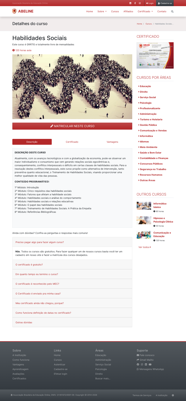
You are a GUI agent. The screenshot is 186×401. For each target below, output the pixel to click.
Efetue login (60, 373)
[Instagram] (142, 364)
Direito (143, 91)
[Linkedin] (146, 364)
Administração (148, 113)
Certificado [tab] (72, 141)
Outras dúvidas (24, 322)
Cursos (115, 11)
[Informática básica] (145, 207)
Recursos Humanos (150, 174)
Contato (161, 11)
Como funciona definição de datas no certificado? (43, 312)
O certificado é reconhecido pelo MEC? (37, 283)
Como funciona (20, 359)
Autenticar (59, 364)
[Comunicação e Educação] (145, 236)
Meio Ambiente (148, 147)
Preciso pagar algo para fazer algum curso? (40, 242)
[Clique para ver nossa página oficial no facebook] (135, 3)
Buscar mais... (102, 378)
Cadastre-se (60, 369)
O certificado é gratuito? (29, 264)
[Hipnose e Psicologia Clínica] (145, 221)
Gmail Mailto (146, 359)
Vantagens (18, 364)
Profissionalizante (149, 108)
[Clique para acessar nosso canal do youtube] (150, 364)
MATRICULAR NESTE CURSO (73, 126)
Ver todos (144, 247)
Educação (145, 86)
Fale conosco (146, 355)
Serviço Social (147, 97)
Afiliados (128, 11)
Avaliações (18, 373)
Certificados (19, 378)
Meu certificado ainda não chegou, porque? (40, 303)
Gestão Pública (148, 124)
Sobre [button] (101, 11)
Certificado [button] (144, 11)
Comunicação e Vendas (153, 130)
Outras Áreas (147, 180)
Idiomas (144, 141)
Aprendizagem (20, 369)
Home (89, 11)
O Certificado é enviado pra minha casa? (38, 293)
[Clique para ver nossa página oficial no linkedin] (130, 3)
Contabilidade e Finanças (153, 158)
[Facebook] (138, 364)
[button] (172, 11)
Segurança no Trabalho (152, 169)
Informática (146, 136)
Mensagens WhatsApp (151, 369)
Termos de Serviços (142, 395)
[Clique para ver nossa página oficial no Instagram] (140, 3)
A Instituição (19, 355)
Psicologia (145, 102)
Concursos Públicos (151, 163)
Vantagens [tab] (112, 141)
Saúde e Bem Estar (150, 152)
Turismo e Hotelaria (150, 119)
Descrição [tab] (31, 141)
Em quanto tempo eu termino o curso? (37, 274)
